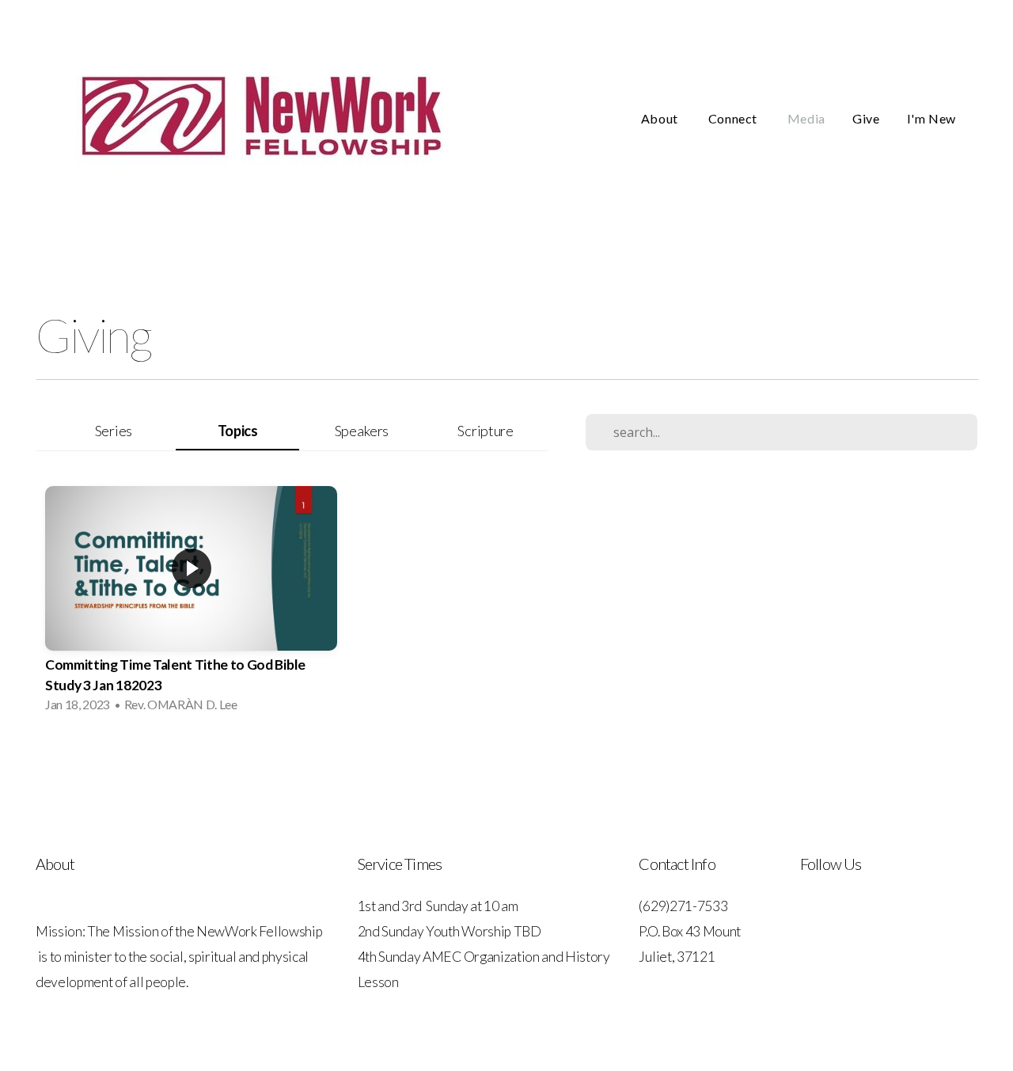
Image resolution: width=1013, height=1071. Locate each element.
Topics (238, 430)
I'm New (931, 118)
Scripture (485, 430)
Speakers (362, 430)
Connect (734, 118)
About (661, 118)
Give (866, 118)
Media (806, 118)
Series (113, 430)
